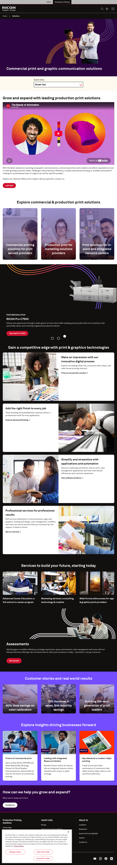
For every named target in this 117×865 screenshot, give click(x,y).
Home (5, 16)
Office (49, 2)
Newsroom (83, 829)
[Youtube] (94, 858)
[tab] (52, 338)
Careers (81, 838)
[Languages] (107, 8)
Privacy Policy (19, 846)
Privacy (43, 825)
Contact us (10, 805)
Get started (14, 661)
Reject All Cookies (43, 852)
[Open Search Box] (102, 9)
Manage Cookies (15, 852)
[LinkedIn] (111, 858)
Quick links (39, 80)
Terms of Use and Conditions (52, 829)
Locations (82, 825)
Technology (7, 828)
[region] (37, 846)
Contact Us (83, 842)
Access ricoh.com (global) (88, 833)
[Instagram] (100, 858)
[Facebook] (106, 858)
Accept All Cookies (43, 858)
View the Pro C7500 (17, 333)
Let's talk (9, 185)
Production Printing (62, 2)
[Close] (68, 831)
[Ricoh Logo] (9, 9)
